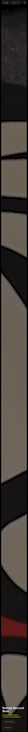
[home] (6, 2)
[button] (24, 2)
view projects (8, 727)
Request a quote (16, 2)
